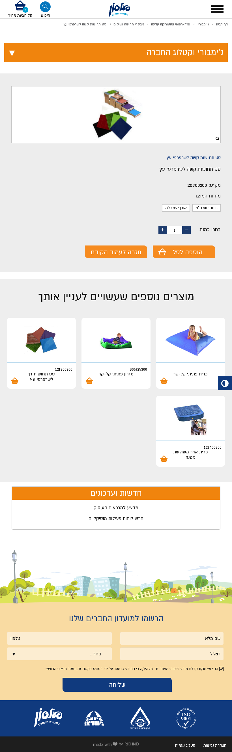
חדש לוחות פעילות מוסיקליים (116, 518)
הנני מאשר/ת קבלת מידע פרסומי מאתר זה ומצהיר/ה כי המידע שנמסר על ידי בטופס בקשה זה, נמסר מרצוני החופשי (132, 669)
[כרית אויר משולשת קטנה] (190, 418)
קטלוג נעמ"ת (185, 745)
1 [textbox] (174, 230)
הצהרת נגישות (214, 745)
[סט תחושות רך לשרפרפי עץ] (41, 340)
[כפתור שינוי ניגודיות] (225, 383)
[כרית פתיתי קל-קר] (190, 340)
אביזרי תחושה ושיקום (128, 24)
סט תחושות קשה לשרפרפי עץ (84, 24)
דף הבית (222, 24)
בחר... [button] (95, 653)
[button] (20, 9)
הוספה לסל (188, 252)
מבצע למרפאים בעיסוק (116, 507)
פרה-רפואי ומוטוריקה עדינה (170, 24)
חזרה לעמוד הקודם (116, 252)
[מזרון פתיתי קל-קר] (115, 340)
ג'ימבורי (203, 24)
